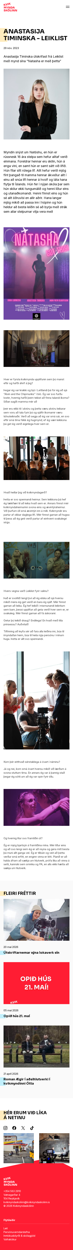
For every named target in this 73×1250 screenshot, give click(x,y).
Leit (6, 1228)
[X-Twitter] (23, 1127)
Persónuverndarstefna (17, 1232)
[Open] (67, 7)
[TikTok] (31, 1127)
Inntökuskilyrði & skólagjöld (19, 1235)
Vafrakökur (10, 1239)
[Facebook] (14, 1127)
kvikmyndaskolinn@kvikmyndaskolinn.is (27, 1202)
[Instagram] (5, 1127)
